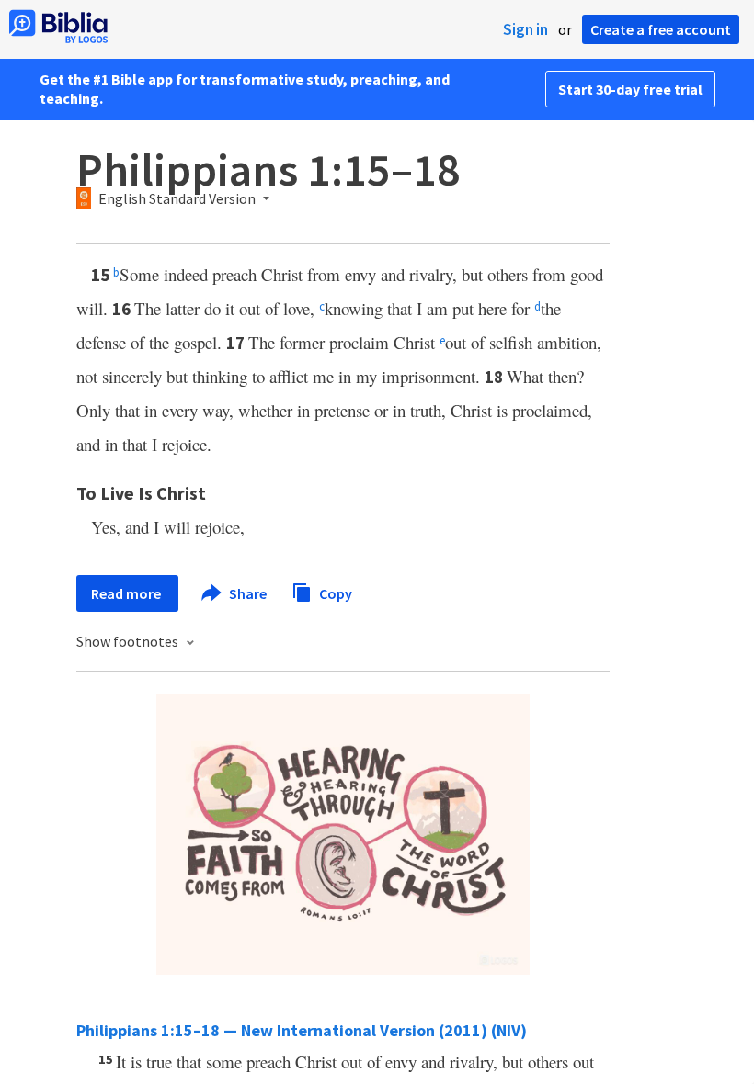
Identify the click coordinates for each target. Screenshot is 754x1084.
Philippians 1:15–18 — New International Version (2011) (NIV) (301, 1030)
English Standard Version (177, 199)
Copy (334, 592)
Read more (127, 593)
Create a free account (660, 29)
